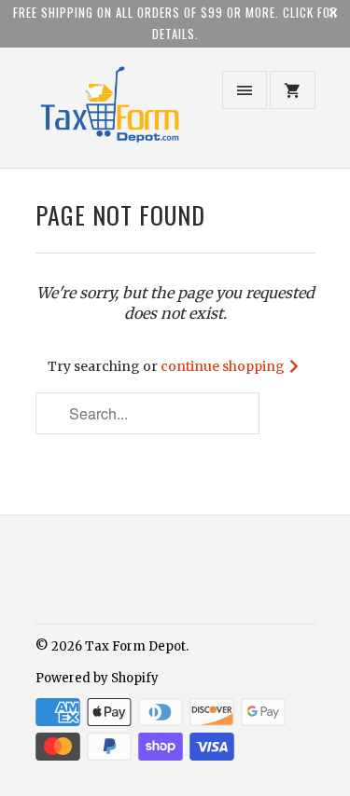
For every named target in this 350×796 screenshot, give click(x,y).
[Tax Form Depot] (110, 115)
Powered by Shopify (97, 678)
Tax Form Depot (135, 646)
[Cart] (292, 90)
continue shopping (224, 366)
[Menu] (244, 90)
